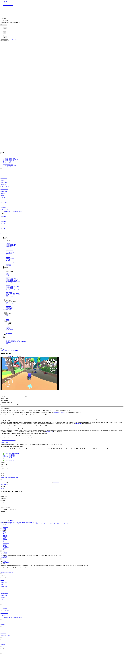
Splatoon (2, 195)
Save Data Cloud (4, 484)
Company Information (20, 522)
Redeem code (8, 265)
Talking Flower (9, 292)
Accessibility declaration (59, 523)
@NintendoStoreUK (5, 205)
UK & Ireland (6, 561)
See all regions (6, 562)
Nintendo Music (9, 308)
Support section (78, 423)
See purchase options (13, 39)
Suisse (4, 545)
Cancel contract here (27, 523)
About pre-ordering (4, 442)
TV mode (16, 477)
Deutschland (5, 527)
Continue (5, 557)
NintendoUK (3, 216)
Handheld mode (4, 477)
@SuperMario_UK (4, 209)
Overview (5, 1)
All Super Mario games (8, 164)
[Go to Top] (62, 347)
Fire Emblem (3, 197)
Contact (66, 523)
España (4, 528)
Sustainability (34, 523)
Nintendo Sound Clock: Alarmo (12, 293)
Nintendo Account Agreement (59, 412)
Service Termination (19, 523)
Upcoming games (9, 247)
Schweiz (5, 556)
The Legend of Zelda (5, 186)
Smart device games (10, 252)
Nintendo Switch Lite (10, 288)
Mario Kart (3, 193)
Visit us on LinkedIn (5, 233)
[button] (63, 237)
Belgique (5, 533)
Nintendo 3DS (3, 180)
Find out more (56, 482)
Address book (6, 3)
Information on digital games (11, 262)
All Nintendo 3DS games (8, 162)
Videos (7, 319)
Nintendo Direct (9, 327)
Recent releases (9, 246)
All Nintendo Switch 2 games (9, 158)
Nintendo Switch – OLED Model (12, 286)
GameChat (8, 275)
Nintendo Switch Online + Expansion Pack (14, 304)
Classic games (8, 306)
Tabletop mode (11, 477)
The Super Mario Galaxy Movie (12, 340)
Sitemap (7, 344)
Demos (7, 248)
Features (7, 274)
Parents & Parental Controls (6, 522)
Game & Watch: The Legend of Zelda (13, 294)
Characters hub (9, 253)
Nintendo (2, 175)
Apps (7, 316)
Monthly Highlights (10, 258)
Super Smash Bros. (4, 189)
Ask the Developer (9, 329)
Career (7, 343)
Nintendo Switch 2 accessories (12, 279)
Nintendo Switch (4, 178)
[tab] (62, 520)
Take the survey (11, 572)
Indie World (8, 328)
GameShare (8, 277)
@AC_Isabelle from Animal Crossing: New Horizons (11, 211)
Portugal (5, 542)
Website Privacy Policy (32, 522)
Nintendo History (9, 296)
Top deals (8, 259)
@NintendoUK (4, 202)
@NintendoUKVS (4, 207)
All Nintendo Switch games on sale (10, 161)
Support (13, 522)
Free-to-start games (9, 250)
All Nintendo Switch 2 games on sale (10, 159)
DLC (7, 251)
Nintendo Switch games (10, 245)
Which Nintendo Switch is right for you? (14, 289)
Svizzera (5, 559)
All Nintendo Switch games (8, 160)
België (4, 524)
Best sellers (8, 260)
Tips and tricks (9, 331)
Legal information (10, 523)
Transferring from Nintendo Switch (13, 281)
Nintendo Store (4, 182)
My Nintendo (8, 342)
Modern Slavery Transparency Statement (45, 523)
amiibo (7, 295)
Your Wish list (8, 264)
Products (7, 317)
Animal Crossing (4, 191)
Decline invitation (4, 572)
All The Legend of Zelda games (9, 165)
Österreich (5, 553)
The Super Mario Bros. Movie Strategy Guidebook (16, 341)
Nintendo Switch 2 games (11, 244)
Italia (4, 531)
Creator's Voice (9, 330)
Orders (4, 2)
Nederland (5, 552)
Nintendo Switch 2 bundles (11, 280)
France (4, 529)
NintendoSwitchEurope (5, 223)
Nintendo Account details (8, 5)
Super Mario (3, 184)
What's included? (9, 303)
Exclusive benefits (9, 307)
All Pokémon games (7, 166)
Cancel (2, 557)
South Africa (5, 541)
